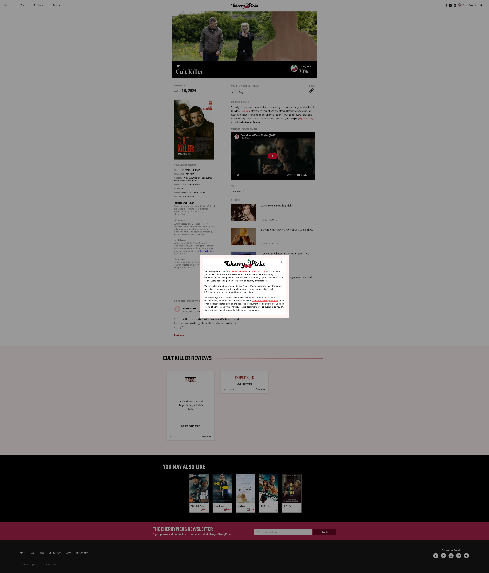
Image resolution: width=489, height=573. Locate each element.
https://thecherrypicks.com (265, 300)
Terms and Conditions (236, 271)
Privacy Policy (258, 271)
